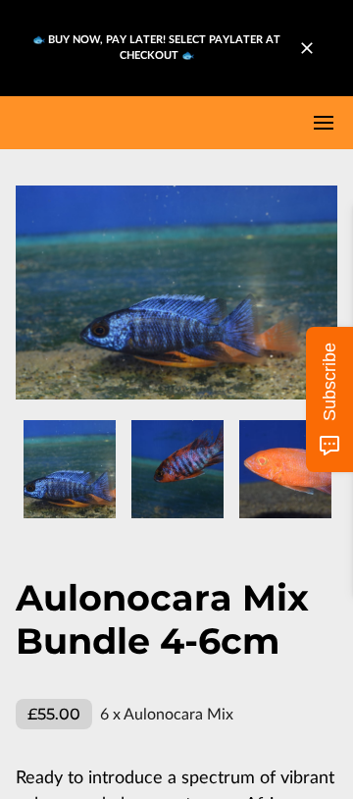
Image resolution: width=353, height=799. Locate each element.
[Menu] (323, 123)
